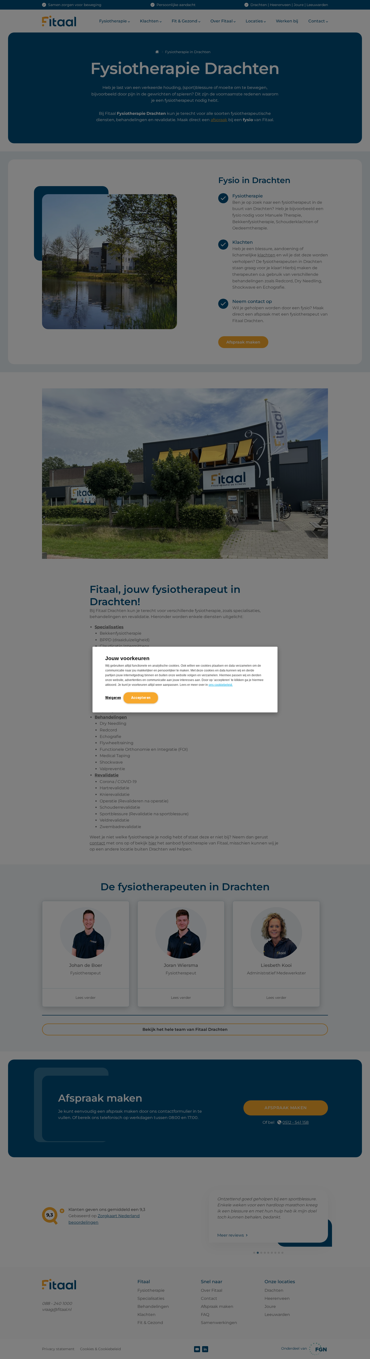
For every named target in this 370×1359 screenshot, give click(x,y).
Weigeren (113, 697)
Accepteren (141, 697)
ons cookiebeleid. (221, 684)
